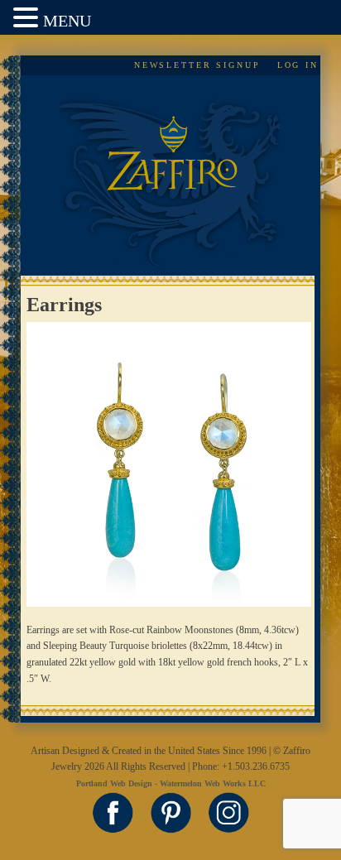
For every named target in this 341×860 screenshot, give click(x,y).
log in (298, 65)
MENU (67, 21)
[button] (28, 18)
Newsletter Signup (197, 65)
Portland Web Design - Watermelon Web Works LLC (171, 783)
